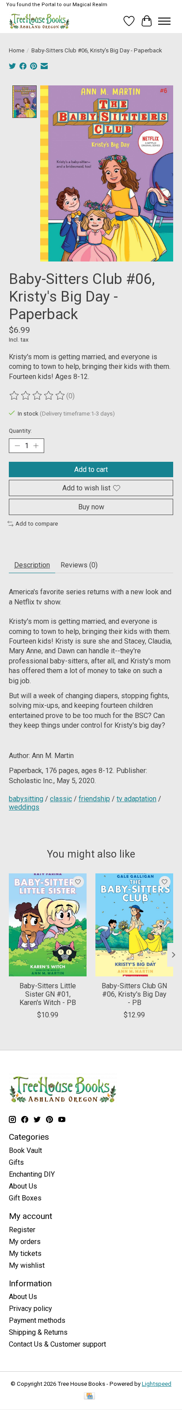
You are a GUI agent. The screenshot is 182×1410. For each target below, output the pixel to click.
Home (16, 50)
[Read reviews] (37, 395)
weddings (24, 807)
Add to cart (91, 469)
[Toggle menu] (164, 21)
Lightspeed (156, 1384)
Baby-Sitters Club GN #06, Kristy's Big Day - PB (134, 994)
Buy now (91, 507)
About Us (23, 1186)
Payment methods (37, 1320)
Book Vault (25, 1150)
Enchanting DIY (32, 1174)
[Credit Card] (89, 1396)
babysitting (26, 799)
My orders (25, 1241)
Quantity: (20, 430)
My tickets (25, 1253)
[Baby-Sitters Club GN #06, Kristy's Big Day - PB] (134, 924)
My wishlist (27, 1265)
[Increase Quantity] (36, 446)
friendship (94, 799)
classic (61, 799)
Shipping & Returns (38, 1332)
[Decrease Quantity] (17, 446)
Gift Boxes (25, 1198)
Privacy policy (30, 1308)
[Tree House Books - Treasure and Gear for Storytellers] (39, 21)
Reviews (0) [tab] (79, 565)
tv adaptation (136, 799)
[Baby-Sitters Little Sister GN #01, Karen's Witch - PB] (48, 924)
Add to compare (36, 523)
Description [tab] (32, 565)
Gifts (16, 1162)
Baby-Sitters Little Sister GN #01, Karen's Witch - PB (47, 994)
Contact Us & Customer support (57, 1344)
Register (22, 1230)
